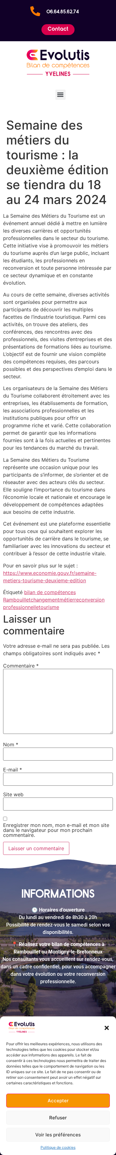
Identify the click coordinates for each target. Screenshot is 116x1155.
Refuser (58, 1118)
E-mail (12, 769)
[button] (107, 1028)
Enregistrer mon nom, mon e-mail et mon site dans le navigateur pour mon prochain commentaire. (56, 830)
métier (66, 600)
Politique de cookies (58, 1147)
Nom (10, 744)
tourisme (49, 607)
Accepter (58, 1101)
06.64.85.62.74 (62, 12)
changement (45, 600)
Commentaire (21, 665)
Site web (13, 794)
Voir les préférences (58, 1135)
